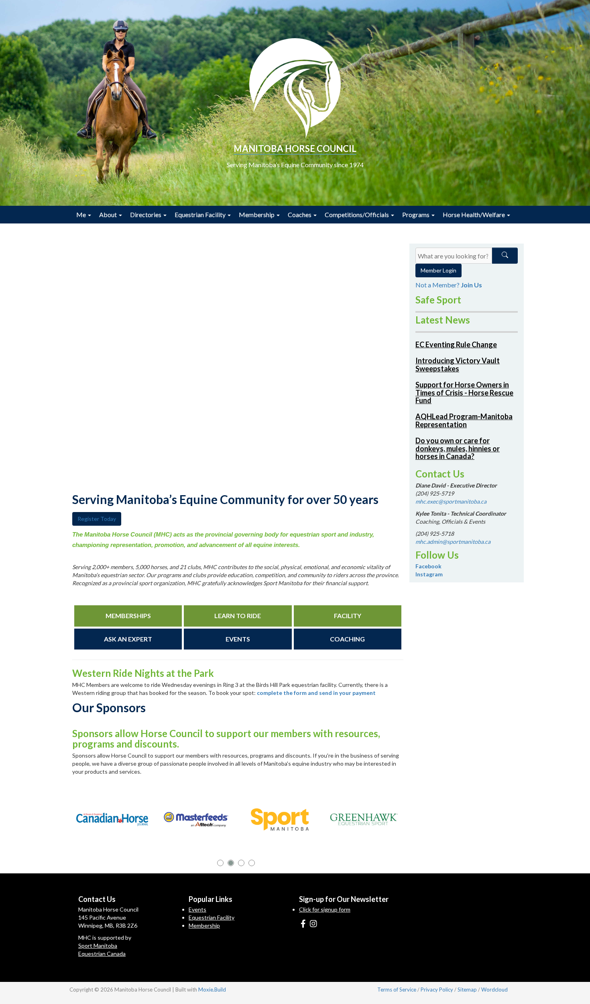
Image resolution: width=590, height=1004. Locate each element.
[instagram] (313, 923)
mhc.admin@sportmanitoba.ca (452, 541)
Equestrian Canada (102, 953)
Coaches (300, 214)
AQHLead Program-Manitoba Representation (464, 420)
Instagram (429, 574)
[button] (220, 863)
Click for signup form (324, 909)
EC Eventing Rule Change (456, 344)
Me (81, 214)
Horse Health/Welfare (474, 214)
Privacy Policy (437, 989)
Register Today (96, 518)
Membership (257, 214)
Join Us (471, 285)
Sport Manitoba (97, 945)
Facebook (428, 566)
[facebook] (303, 923)
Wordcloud (494, 989)
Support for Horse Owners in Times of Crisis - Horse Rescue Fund (464, 392)
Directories (146, 214)
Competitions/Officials (357, 214)
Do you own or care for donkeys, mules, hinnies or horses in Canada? (457, 448)
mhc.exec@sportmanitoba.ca (450, 501)
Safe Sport (438, 299)
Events (197, 909)
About (108, 214)
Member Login (438, 270)
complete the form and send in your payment (316, 692)
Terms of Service (396, 989)
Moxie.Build (212, 989)
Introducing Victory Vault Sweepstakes (457, 364)
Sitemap (467, 989)
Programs (416, 214)
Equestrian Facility (201, 214)
